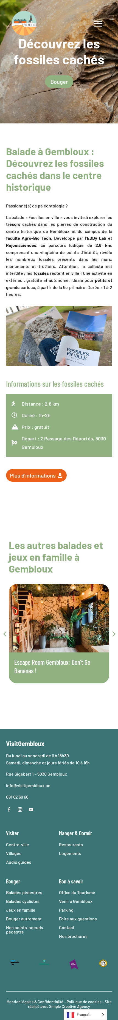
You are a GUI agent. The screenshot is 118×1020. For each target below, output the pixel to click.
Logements (70, 853)
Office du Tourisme (77, 892)
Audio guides (18, 862)
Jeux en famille (20, 909)
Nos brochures (73, 936)
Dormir (85, 833)
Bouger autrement (24, 918)
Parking (66, 909)
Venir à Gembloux (75, 901)
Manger (66, 833)
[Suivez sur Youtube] (31, 809)
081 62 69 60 (17, 796)
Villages (13, 853)
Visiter (12, 833)
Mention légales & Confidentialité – (36, 1001)
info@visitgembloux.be (28, 785)
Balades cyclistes (23, 901)
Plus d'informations (33, 475)
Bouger (59, 81)
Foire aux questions (78, 918)
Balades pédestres (24, 892)
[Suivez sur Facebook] (9, 809)
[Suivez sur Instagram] (20, 809)
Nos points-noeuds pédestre (24, 929)
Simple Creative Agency (69, 1006)
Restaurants (71, 844)
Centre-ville (17, 844)
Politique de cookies (84, 1001)
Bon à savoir (71, 881)
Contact (66, 927)
